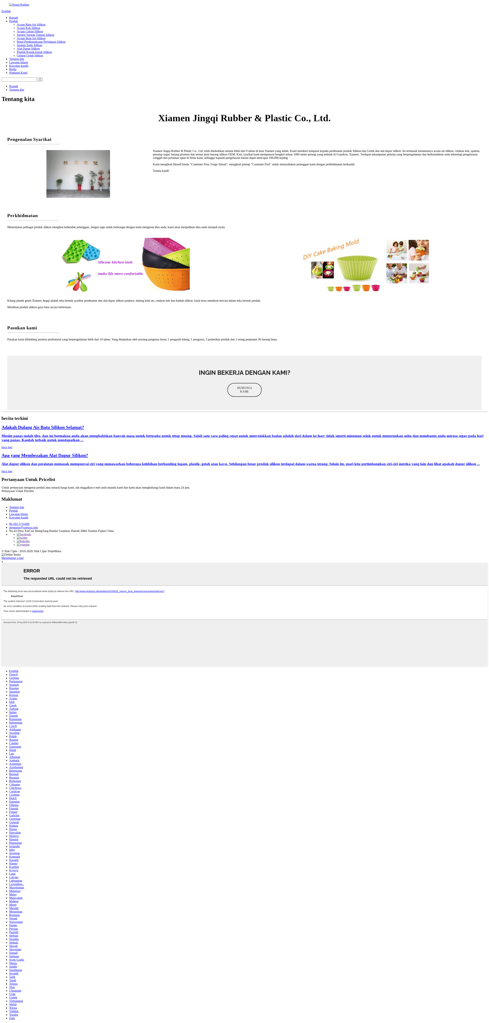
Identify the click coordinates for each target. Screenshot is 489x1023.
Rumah (13, 17)
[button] (244, 390)
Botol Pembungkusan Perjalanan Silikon (41, 41)
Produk (13, 21)
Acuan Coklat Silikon (30, 31)
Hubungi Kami (18, 72)
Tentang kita (16, 59)
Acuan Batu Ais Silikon (31, 24)
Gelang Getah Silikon (30, 55)
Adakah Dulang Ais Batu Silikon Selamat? (43, 427)
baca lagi (7, 447)
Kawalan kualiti (18, 65)
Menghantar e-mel (12, 558)
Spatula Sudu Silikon (29, 45)
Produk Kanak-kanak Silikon (34, 52)
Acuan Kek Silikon (28, 28)
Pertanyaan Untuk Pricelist (18, 491)
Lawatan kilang (18, 62)
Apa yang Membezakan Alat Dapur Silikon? (45, 455)
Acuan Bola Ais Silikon (31, 38)
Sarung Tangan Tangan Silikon (35, 34)
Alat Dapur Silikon (28, 48)
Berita (12, 69)
